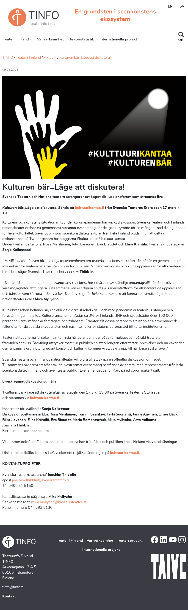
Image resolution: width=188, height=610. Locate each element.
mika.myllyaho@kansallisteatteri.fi (58, 502)
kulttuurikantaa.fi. (45, 398)
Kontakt (9, 596)
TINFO (7, 57)
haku (181, 40)
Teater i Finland (16, 39)
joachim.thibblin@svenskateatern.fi (40, 480)
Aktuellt (50, 57)
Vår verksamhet (50, 39)
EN (170, 6)
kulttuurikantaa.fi (89, 208)
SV (182, 6)
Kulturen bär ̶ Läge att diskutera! (85, 57)
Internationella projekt (118, 39)
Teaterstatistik (81, 39)
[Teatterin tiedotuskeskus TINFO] (33, 17)
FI (176, 6)
